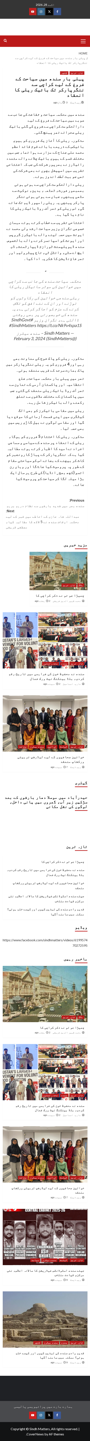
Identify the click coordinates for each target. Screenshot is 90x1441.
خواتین (52, 746)
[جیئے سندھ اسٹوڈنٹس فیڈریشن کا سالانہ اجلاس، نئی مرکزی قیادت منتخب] (45, 1237)
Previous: (45, 503)
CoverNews (35, 1434)
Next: (43, 519)
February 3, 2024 (29, 338)
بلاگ (81, 585)
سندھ (64, 663)
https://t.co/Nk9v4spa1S (59, 325)
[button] (83, 40)
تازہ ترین (77, 73)
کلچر (64, 73)
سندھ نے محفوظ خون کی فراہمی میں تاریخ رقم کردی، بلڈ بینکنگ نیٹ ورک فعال (45, 872)
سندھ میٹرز (37, 746)
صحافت (23, 746)
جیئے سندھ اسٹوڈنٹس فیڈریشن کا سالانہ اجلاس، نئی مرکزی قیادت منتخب (46, 898)
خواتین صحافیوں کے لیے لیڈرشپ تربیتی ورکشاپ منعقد (48, 885)
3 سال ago (60, 102)
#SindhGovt (22, 319)
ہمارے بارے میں (59, 1406)
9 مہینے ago (59, 1280)
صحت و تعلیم (50, 663)
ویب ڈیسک (75, 102)
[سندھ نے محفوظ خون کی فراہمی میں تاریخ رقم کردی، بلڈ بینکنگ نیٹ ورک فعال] (45, 640)
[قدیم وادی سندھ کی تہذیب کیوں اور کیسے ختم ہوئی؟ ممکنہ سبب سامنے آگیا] (45, 1319)
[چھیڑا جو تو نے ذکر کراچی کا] (58, 571)
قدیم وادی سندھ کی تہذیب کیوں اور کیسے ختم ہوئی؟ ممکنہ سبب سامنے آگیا (45, 911)
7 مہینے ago (59, 767)
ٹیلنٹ (63, 746)
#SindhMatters (22, 325)
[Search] (5, 40)
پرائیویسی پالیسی (30, 1406)
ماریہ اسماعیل (72, 684)
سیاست (35, 1260)
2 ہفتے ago (42, 601)
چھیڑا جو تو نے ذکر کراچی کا (59, 595)
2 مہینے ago (51, 684)
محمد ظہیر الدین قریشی (67, 601)
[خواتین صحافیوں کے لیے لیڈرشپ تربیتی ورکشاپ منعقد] (45, 723)
